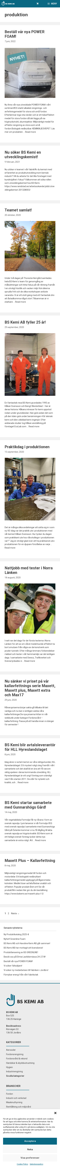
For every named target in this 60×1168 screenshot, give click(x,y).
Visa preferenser (30, 1157)
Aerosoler (11, 1050)
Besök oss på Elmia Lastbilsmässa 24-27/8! (25, 957)
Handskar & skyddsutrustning (20, 1063)
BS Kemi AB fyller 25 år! (25, 322)
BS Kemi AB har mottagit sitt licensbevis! (23, 948)
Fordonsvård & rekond (16, 1058)
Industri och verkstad (16, 1098)
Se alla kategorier (15, 1076)
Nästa (15, 913)
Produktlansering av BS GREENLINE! (21, 952)
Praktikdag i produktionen (27, 447)
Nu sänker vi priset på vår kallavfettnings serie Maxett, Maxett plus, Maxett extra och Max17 (30, 688)
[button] (55, 1113)
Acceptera (30, 1141)
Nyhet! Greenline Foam (15, 939)
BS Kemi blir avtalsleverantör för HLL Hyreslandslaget (30, 747)
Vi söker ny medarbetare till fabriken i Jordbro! (26, 970)
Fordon (9, 1094)
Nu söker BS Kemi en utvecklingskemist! (23, 154)
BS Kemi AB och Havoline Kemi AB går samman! (27, 943)
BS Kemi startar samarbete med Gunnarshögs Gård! (28, 805)
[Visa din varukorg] (37, 3)
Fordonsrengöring (14, 1054)
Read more (30, 132)
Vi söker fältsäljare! (13, 965)
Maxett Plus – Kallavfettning (30, 860)
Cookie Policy (22, 1164)
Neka (30, 1149)
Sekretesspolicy (36, 1164)
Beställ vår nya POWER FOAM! (18, 961)
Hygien (9, 1067)
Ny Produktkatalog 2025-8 (16, 934)
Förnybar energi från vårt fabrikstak (21, 974)
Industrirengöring (14, 1071)
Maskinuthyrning (14, 1102)
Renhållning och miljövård (18, 1107)
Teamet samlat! (18, 210)
